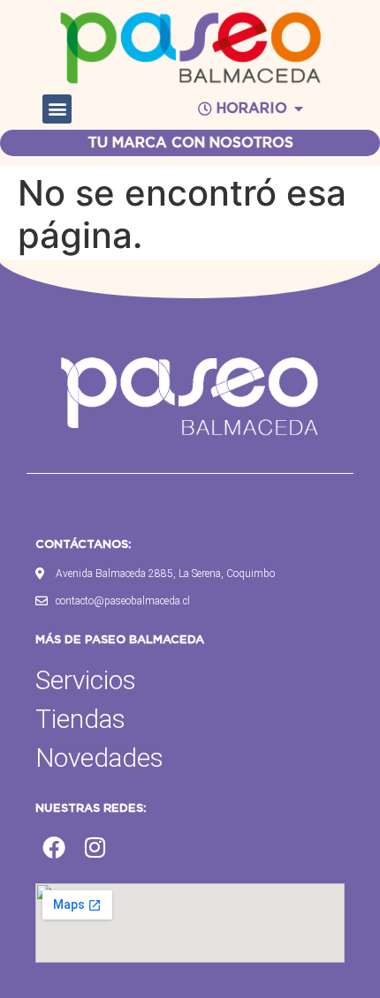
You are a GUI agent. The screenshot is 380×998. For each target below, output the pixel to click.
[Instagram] (95, 848)
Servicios (85, 679)
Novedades (99, 757)
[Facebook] (53, 848)
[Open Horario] (299, 108)
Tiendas (80, 718)
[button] (57, 109)
